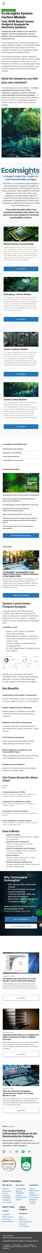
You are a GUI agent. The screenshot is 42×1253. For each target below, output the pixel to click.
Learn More (21, 998)
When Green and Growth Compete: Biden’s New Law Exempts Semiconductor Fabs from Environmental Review (20, 520)
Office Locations (8, 1217)
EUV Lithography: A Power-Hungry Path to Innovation (20, 505)
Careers (5, 1193)
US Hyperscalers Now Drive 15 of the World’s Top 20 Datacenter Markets (19, 979)
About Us (5, 1189)
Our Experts (6, 1200)
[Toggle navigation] (4, 3)
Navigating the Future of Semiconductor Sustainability (21, 495)
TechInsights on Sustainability (13, 460)
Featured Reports (25, 1222)
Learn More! (21, 269)
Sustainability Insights (11, 469)
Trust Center (6, 1202)
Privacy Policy (16, 1245)
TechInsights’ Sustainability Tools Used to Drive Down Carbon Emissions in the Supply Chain (21, 574)
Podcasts (22, 1224)
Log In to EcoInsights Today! (21, 926)
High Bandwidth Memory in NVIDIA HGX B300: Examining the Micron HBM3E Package (21, 1037)
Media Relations (8, 1221)
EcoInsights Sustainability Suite (15, 444)
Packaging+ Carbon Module (17, 294)
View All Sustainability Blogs (21, 535)
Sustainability (8, 10)
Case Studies (24, 1226)
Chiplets (19, 1199)
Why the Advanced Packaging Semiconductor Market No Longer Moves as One (18, 1093)
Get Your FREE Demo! (21, 919)
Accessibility (6, 1245)
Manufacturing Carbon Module (19, 244)
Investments (6, 1191)
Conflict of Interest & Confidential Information (16, 1246)
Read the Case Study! (21, 595)
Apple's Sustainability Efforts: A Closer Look (17, 514)
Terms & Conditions (28, 1245)
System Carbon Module (15, 399)
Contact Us (6, 1214)
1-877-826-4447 (7, 1235)
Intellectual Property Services (33, 1201)
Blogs (21, 1217)
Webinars (22, 1219)
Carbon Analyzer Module (16, 349)
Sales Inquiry (7, 1219)
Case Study (7, 547)
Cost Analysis (34, 1197)
